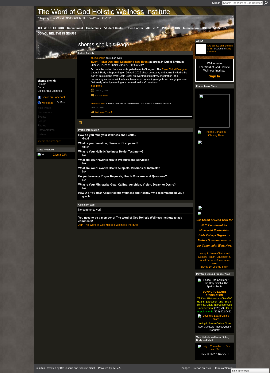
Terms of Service (224, 368)
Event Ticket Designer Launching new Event (119, 61)
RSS (80, 123)
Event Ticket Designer (174, 69)
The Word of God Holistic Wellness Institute (104, 12)
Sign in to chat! (240, 370)
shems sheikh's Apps (49, 141)
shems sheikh (98, 58)
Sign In (216, 2)
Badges (185, 368)
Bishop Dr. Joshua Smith (214, 266)
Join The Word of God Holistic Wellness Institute (108, 224)
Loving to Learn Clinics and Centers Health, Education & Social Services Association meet (214, 258)
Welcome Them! (103, 112)
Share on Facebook (54, 97)
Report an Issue (202, 368)
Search (266, 3)
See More (96, 85)
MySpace (47, 102)
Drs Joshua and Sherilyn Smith (78, 368)
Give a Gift (59, 154)
